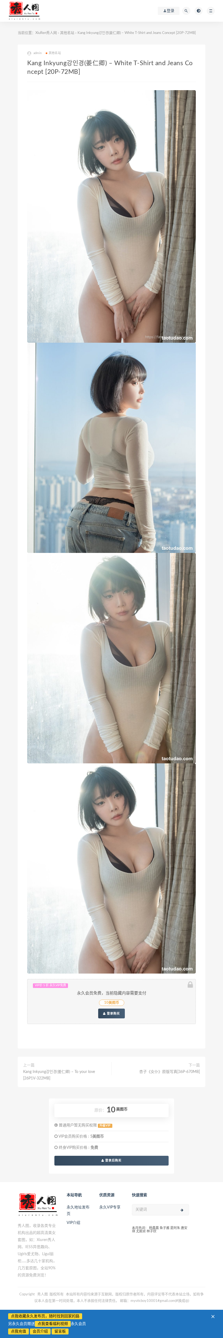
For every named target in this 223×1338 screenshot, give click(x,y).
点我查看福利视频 (53, 1324)
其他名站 (67, 33)
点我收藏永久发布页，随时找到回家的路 (45, 1316)
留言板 (60, 1331)
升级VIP (105, 1125)
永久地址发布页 (78, 1210)
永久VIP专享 (109, 1207)
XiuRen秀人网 (46, 33)
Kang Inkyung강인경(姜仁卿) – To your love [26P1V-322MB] (59, 1075)
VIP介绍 (73, 1223)
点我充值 (18, 1331)
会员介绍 (40, 1331)
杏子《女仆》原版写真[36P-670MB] (169, 1072)
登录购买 (113, 1013)
